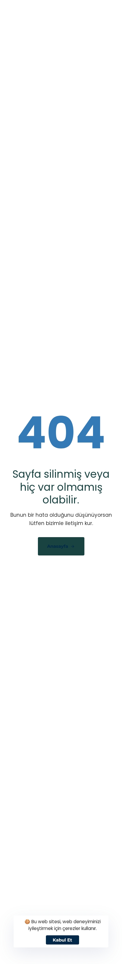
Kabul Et (62, 940)
